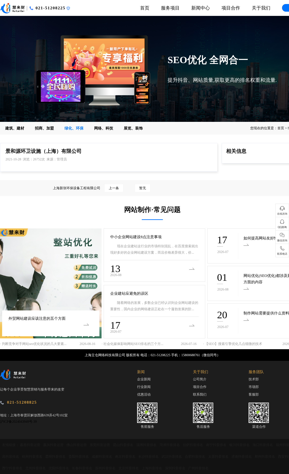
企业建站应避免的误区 (129, 293)
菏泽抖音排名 (170, 445)
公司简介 (199, 379)
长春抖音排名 (82, 468)
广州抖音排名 (198, 468)
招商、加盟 (44, 128)
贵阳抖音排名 (79, 456)
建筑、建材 (14, 128)
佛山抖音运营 (77, 445)
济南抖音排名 (242, 456)
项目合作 (231, 8)
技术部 (254, 379)
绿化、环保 (74, 128)
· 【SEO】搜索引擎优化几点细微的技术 (232, 344)
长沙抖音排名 (149, 456)
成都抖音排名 (102, 456)
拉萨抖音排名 (193, 445)
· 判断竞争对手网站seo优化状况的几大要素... (33, 344)
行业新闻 (144, 387)
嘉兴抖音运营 (53, 445)
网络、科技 (103, 128)
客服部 (254, 394)
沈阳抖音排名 (59, 468)
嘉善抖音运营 (30, 445)
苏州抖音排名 (105, 468)
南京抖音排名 (125, 456)
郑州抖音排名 (265, 456)
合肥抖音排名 (195, 456)
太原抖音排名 (218, 456)
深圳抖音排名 (175, 468)
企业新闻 (144, 379)
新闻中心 (200, 8)
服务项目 (170, 8)
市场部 (254, 387)
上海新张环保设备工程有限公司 (86, 188)
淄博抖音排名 (146, 445)
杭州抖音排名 (32, 456)
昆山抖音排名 (123, 445)
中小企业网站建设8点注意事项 (136, 237)
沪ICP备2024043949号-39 (18, 421)
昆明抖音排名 (55, 456)
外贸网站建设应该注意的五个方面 (37, 318)
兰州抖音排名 (36, 468)
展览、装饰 (133, 128)
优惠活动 (144, 394)
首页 (144, 8)
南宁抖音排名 (216, 445)
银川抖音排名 (239, 445)
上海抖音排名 (152, 468)
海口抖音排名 (263, 445)
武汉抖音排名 (172, 456)
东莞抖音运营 (100, 445)
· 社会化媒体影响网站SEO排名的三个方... (132, 344)
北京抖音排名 (129, 468)
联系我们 (199, 394)
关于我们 (261, 8)
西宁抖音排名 (12, 468)
